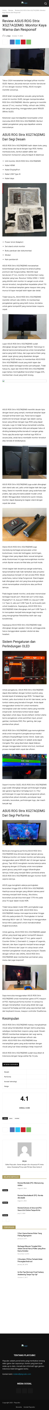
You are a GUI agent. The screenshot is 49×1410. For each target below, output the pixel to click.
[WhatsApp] (28, 42)
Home (4, 10)
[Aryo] (3, 36)
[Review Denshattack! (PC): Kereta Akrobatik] (9, 1199)
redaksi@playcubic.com (22, 1374)
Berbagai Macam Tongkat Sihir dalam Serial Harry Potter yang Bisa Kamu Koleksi (31, 1248)
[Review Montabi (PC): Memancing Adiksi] (9, 1186)
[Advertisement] (24, 1309)
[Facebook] (12, 42)
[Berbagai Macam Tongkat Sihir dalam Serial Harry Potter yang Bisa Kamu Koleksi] (9, 1250)
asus (10, 1118)
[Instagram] (24, 1390)
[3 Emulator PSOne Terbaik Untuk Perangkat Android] (9, 1262)
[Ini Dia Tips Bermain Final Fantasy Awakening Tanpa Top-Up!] (9, 1275)
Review (10, 10)
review (17, 1118)
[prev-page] (3, 1220)
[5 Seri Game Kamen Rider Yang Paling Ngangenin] (9, 1237)
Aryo (8, 36)
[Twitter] (17, 42)
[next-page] (7, 1220)
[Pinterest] (23, 42)
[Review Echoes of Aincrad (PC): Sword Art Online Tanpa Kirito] (9, 1211)
